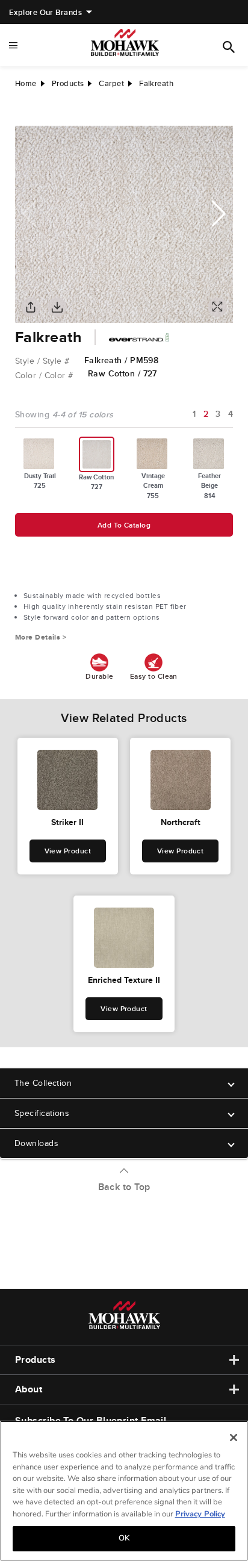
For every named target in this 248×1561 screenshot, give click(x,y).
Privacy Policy (200, 1514)
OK (124, 1538)
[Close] (233, 1437)
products (68, 83)
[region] (124, 1491)
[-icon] (24, 114)
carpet (111, 83)
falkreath (156, 83)
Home (26, 83)
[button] (219, 214)
